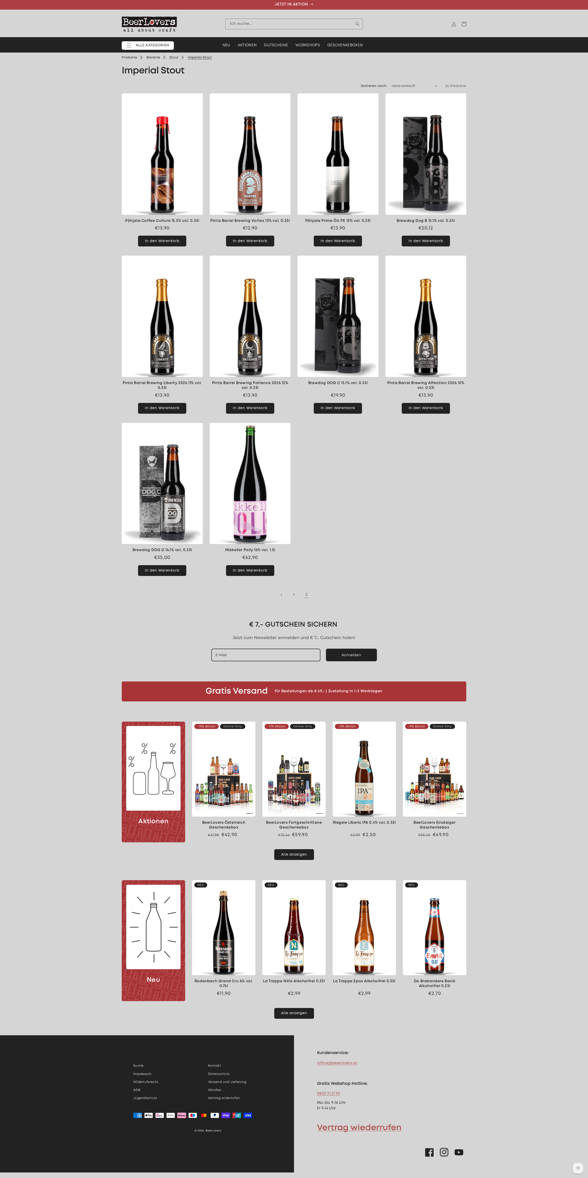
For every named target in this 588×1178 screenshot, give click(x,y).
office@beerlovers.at (337, 1063)
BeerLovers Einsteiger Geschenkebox (434, 825)
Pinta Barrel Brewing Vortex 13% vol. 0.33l (250, 221)
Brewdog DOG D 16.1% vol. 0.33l (162, 550)
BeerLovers (213, 1131)
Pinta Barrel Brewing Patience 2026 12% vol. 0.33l (250, 385)
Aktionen (153, 821)
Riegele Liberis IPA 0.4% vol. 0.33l (364, 822)
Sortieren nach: (374, 86)
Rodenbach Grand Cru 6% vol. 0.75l (224, 984)
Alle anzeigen (294, 854)
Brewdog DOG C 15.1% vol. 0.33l (338, 383)
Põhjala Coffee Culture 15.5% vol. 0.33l (162, 221)
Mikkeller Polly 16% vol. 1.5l (250, 550)
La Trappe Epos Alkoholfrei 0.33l (364, 981)
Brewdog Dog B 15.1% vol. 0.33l (426, 221)
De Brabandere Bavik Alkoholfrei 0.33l (434, 984)
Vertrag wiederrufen (359, 1128)
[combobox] (294, 24)
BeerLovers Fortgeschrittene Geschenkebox (294, 825)
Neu (153, 980)
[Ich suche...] (358, 24)
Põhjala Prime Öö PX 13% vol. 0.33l (338, 221)
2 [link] (306, 594)
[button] (148, 45)
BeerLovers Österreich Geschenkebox (224, 825)
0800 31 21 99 (328, 1093)
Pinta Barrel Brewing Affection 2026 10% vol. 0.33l (425, 385)
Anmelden (351, 655)
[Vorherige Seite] (282, 595)
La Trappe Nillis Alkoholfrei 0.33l (294, 981)
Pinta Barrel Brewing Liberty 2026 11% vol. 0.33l (162, 385)
